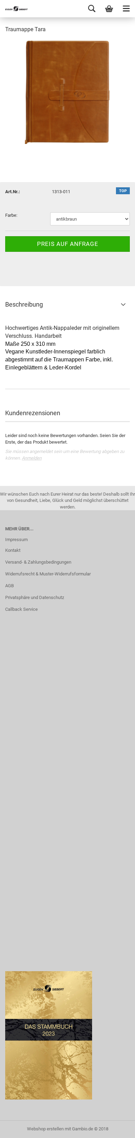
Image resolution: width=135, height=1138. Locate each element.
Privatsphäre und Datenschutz (34, 597)
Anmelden (32, 458)
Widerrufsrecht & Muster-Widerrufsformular (48, 573)
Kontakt (12, 550)
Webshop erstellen (45, 1128)
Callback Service (21, 609)
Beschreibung (24, 304)
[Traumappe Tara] (67, 91)
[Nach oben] (116, 1127)
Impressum (16, 539)
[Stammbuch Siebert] (14, 8)
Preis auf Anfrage (67, 243)
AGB (9, 585)
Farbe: (11, 215)
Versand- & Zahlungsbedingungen (38, 562)
